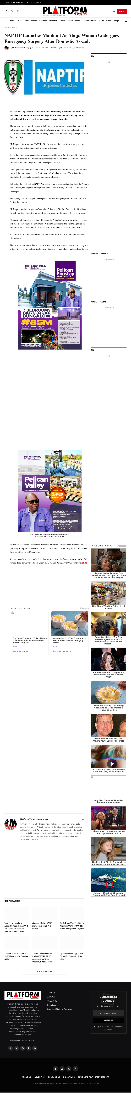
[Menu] (126, 21)
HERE (84, 562)
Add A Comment (44, 972)
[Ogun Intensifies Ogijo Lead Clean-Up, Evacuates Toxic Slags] (72, 943)
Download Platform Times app (60, 1009)
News (19, 21)
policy (120, 1027)
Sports (101, 21)
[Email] (6, 141)
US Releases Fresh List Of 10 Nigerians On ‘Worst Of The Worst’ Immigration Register (72, 926)
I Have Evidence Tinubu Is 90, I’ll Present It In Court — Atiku (16, 956)
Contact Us (52, 1001)
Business (43, 21)
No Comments (66, 48)
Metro (26, 21)
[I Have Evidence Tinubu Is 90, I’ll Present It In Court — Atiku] (16, 943)
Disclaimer (51, 1005)
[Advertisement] (50, 376)
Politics (34, 21)
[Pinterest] (6, 135)
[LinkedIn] (6, 129)
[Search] (114, 11)
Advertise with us (14, 2)
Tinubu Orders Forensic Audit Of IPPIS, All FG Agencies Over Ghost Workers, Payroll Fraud (42, 957)
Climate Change (112, 21)
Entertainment (90, 21)
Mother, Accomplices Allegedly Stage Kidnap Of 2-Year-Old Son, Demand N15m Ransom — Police (16, 927)
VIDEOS (122, 11)
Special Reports (74, 21)
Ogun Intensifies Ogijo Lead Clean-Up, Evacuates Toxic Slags (71, 956)
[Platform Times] (65, 11)
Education (53, 21)
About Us (51, 993)
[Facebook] (6, 118)
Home (11, 21)
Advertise (51, 997)
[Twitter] (6, 123)
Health (62, 21)
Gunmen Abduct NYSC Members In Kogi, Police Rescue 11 (42, 926)
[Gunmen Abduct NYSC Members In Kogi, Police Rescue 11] (44, 913)
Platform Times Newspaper (22, 48)
